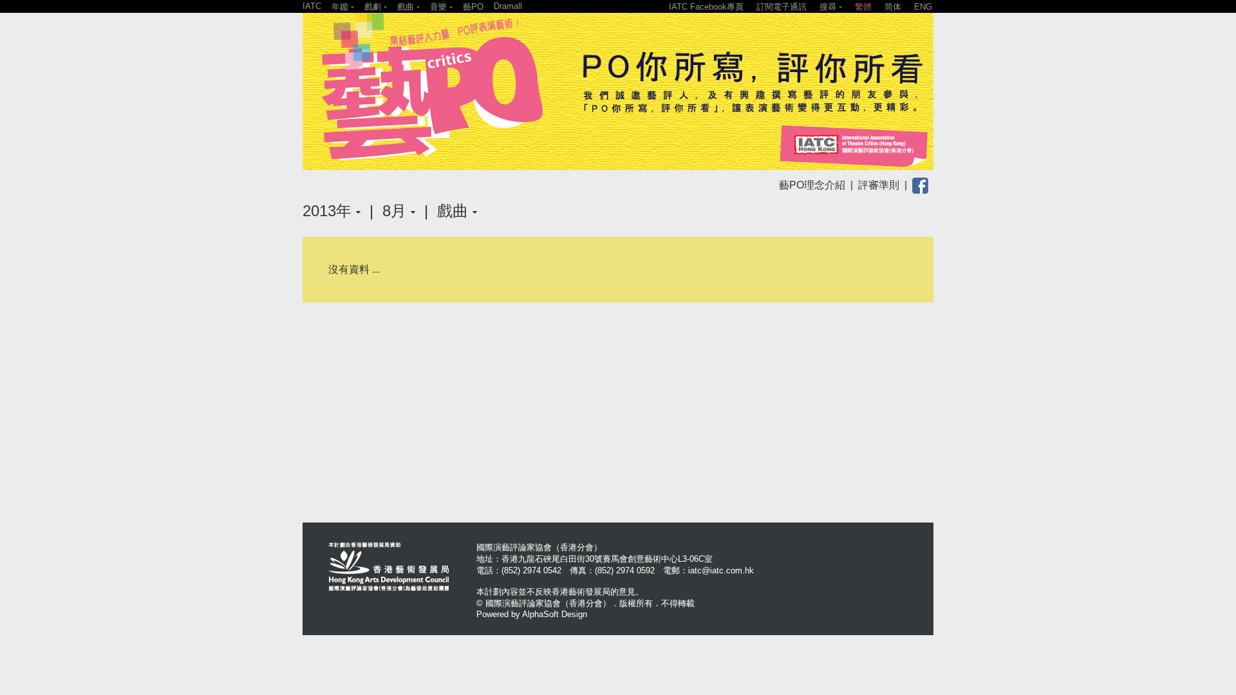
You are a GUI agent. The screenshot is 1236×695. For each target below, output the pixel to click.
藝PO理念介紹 (812, 185)
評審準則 (878, 185)
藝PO (473, 7)
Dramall (508, 6)
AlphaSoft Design (554, 614)
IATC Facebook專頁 (706, 7)
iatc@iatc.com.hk (721, 570)
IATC (312, 6)
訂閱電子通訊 (781, 7)
